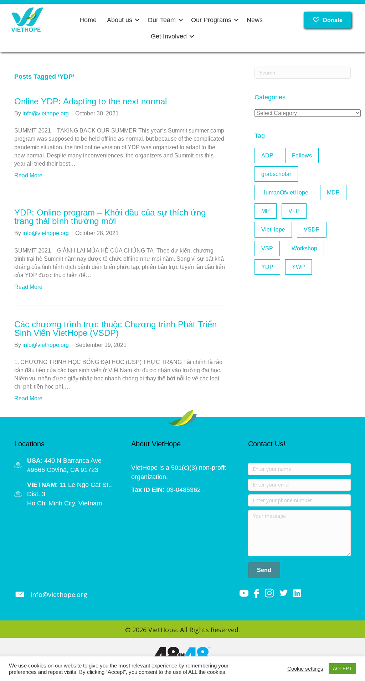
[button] (137, 20)
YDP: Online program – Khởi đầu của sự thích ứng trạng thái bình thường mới (110, 217)
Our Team (162, 20)
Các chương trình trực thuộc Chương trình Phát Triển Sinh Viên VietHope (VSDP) (115, 328)
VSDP (312, 230)
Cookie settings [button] (305, 669)
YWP (298, 267)
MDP (333, 192)
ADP (267, 155)
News (255, 20)
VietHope (273, 230)
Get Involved (169, 36)
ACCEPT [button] (342, 668)
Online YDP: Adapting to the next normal (90, 101)
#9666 (36, 469)
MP (265, 211)
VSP (267, 248)
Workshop (304, 248)
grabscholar (276, 174)
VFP (294, 211)
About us (119, 20)
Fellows (302, 155)
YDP (267, 267)
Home (88, 20)
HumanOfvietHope (284, 192)
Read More (28, 175)
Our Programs (211, 20)
